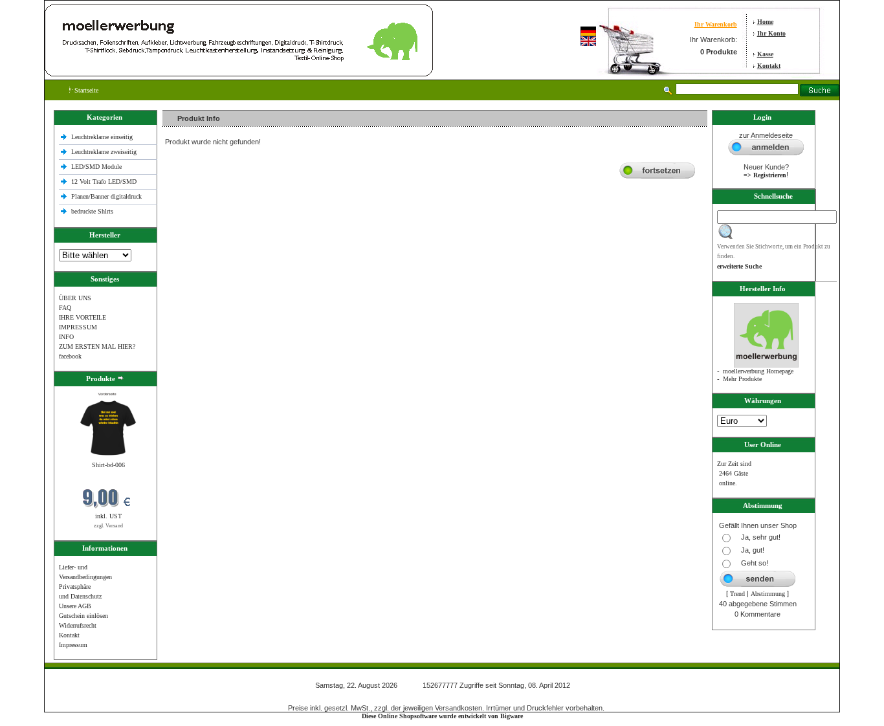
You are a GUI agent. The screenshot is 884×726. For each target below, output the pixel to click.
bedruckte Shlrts (92, 211)
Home (765, 21)
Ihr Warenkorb (715, 24)
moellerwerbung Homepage (758, 371)
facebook (70, 356)
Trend (737, 593)
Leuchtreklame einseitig (103, 136)
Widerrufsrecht (77, 625)
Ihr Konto (771, 33)
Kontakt (768, 65)
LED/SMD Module (96, 166)
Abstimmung (768, 593)
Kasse (765, 54)
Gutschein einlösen (83, 615)
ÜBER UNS (75, 298)
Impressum (73, 644)
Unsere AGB (75, 606)
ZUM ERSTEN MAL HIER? (97, 346)
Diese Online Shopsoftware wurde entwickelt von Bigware (442, 716)
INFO (66, 336)
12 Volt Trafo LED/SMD (104, 181)
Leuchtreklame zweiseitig (104, 151)
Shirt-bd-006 (108, 464)
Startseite (85, 90)
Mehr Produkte (742, 378)
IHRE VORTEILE (82, 317)
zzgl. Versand (108, 526)
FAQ (65, 307)
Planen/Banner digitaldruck (106, 196)
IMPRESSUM (78, 327)
